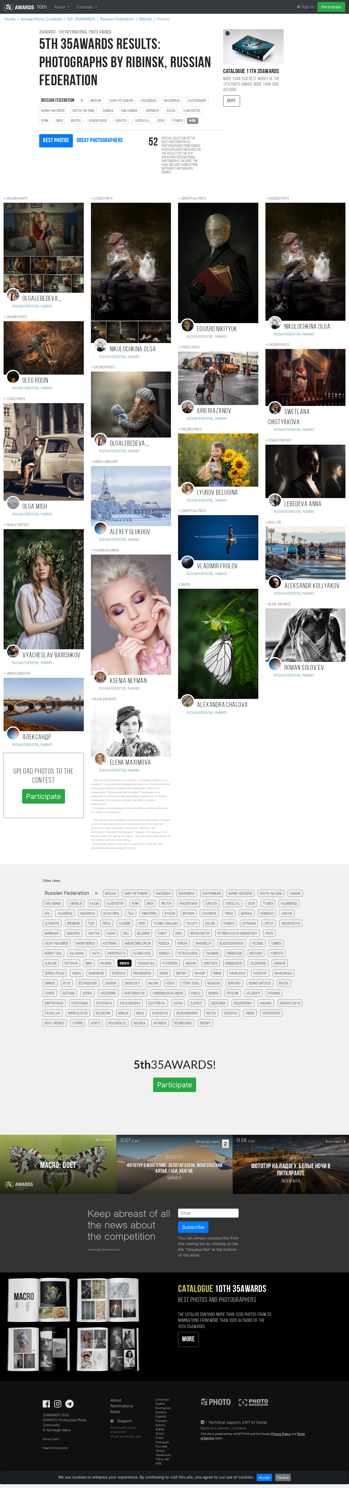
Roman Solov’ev (304, 668)
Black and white (105, 699)
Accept (264, 1477)
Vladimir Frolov (217, 566)
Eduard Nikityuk (217, 329)
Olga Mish (35, 507)
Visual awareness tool (125, 1436)
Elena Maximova (130, 762)
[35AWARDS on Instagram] (57, 1405)
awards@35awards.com (104, 1249)
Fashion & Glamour (106, 550)
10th (41, 7)
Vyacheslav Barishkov (52, 655)
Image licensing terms (55, 1448)
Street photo (190, 347)
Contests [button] (85, 7)
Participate (331, 7)
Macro (185, 585)
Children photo (17, 199)
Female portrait (18, 525)
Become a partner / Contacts (223, 1428)
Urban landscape (19, 674)
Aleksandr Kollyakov (312, 586)
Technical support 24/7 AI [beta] (237, 1422)
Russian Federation (58, 100)
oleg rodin (35, 380)
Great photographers (100, 140)
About (115, 1400)
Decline (283, 1477)
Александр (37, 737)
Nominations (121, 1405)
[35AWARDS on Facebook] (46, 1405)
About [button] (60, 7)
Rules (115, 1411)
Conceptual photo (193, 199)
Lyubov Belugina (217, 493)
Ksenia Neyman (128, 681)
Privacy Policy (51, 1439)
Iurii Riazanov (214, 411)
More (231, 101)
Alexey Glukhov (130, 532)
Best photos (56, 140)
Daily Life (275, 522)
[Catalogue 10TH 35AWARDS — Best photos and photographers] (73, 1324)
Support (124, 1420)
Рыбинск (47, 306)
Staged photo (16, 399)
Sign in (307, 6)
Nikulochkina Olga (133, 349)
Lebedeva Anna (303, 504)
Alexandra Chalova (222, 705)
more (192, 121)
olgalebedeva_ (42, 299)
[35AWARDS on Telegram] (69, 1405)
